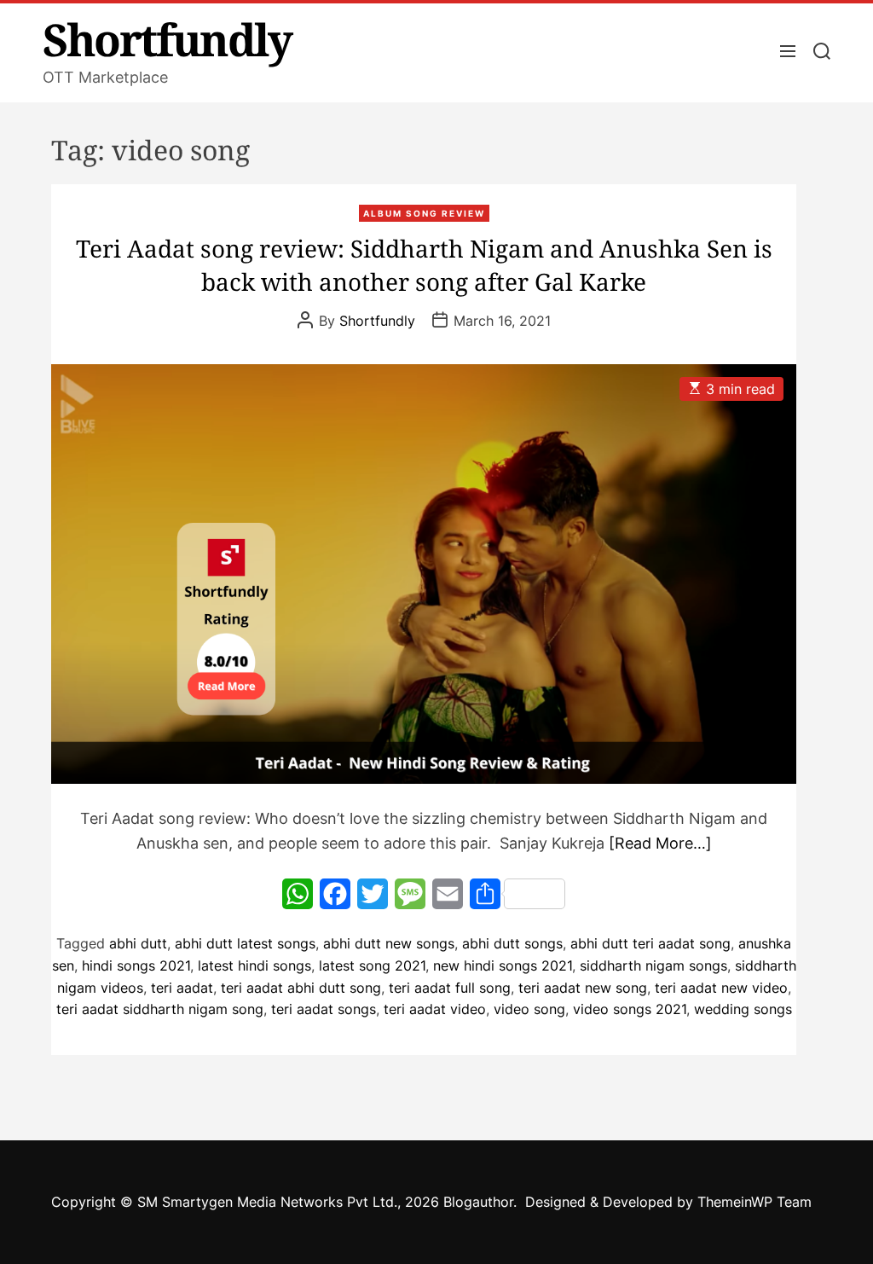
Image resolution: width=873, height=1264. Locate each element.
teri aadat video (435, 1009)
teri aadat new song (582, 987)
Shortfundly (167, 39)
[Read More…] (660, 843)
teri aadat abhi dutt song (301, 987)
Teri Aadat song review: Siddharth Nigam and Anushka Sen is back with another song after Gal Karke (424, 265)
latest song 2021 (372, 965)
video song (529, 1009)
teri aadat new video (721, 987)
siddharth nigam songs (653, 965)
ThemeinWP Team (754, 1201)
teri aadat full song (450, 987)
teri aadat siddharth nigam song (159, 1009)
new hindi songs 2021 (502, 965)
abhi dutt (138, 943)
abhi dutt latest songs (245, 943)
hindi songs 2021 (136, 965)
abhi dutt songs (512, 943)
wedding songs (743, 1009)
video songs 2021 (629, 1009)
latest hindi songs (254, 965)
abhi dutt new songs (388, 943)
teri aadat (182, 987)
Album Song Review (424, 213)
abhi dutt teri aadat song (650, 943)
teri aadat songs (323, 1009)
